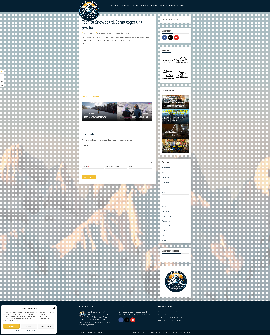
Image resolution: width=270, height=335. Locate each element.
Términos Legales (185, 332)
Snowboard (101, 33)
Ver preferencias (46, 326)
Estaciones (125, 6)
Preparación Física (168, 211)
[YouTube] (176, 37)
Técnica (108, 33)
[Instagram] (170, 37)
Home (111, 6)
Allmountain (173, 6)
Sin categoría (166, 216)
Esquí (164, 187)
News (117, 6)
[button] (53, 308)
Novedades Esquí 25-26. (174, 149)
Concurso (165, 182)
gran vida (86, 96)
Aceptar (11, 326)
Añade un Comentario (122, 33)
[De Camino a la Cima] (89, 10)
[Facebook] (164, 37)
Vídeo (164, 240)
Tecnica (153, 6)
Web (130, 167)
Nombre (85, 167)
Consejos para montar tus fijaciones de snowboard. (174, 104)
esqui (163, 192)
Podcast (135, 6)
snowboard (96, 96)
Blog (163, 172)
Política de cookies (21, 331)
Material (144, 6)
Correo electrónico (112, 167)
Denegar (29, 326)
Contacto (183, 6)
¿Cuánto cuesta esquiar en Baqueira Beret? (174, 119)
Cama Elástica (166, 177)
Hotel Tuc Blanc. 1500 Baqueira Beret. (173, 133)
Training (162, 6)
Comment (85, 145)
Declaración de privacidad (34, 331)
